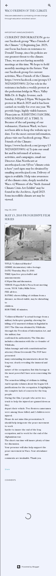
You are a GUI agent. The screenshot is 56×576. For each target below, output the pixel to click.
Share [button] (7, 469)
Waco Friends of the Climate (26, 10)
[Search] (49, 5)
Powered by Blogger (30, 567)
